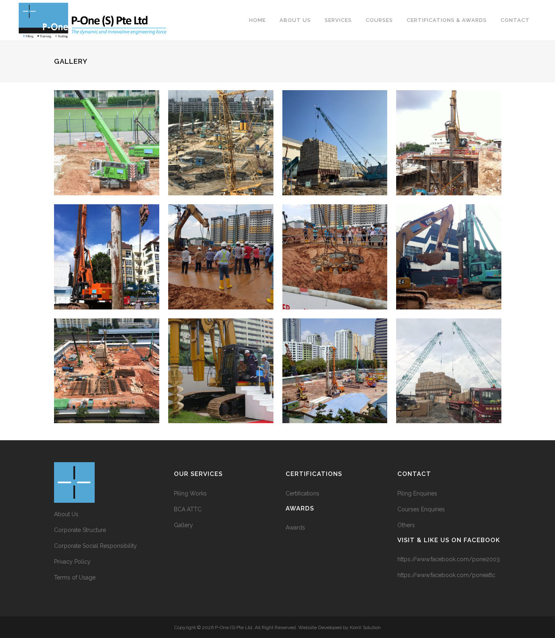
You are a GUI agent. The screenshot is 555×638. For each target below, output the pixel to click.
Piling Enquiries (417, 493)
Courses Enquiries (421, 509)
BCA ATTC (188, 509)
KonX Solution (365, 627)
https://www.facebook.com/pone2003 (448, 559)
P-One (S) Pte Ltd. (234, 627)
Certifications (302, 493)
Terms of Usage (74, 577)
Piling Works (190, 493)
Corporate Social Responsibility (95, 546)
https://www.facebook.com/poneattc (446, 575)
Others (406, 525)
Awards (295, 527)
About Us (66, 514)
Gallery (183, 525)
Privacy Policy (72, 561)
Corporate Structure (80, 530)
